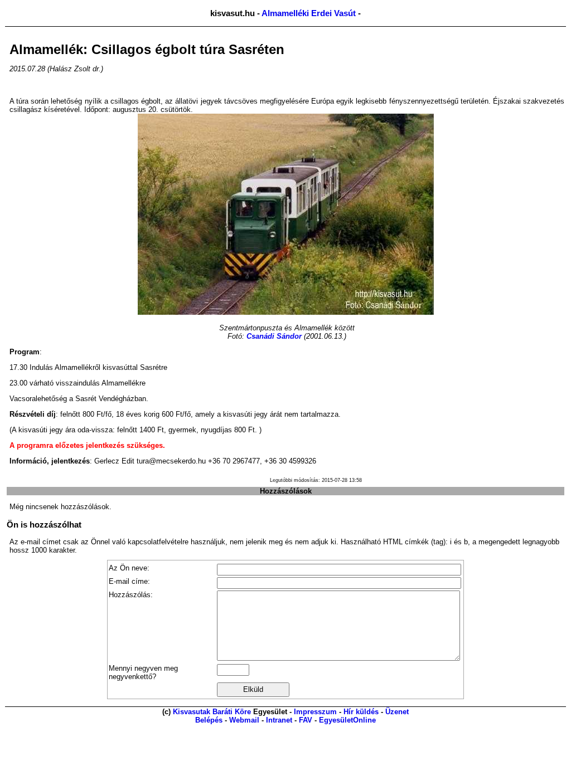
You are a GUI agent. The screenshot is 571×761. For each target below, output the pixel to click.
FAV (305, 720)
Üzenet (397, 712)
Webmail (244, 720)
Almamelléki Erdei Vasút (309, 13)
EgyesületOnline (347, 720)
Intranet (279, 720)
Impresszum (315, 712)
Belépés (208, 720)
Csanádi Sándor (274, 336)
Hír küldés (361, 712)
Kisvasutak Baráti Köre (212, 712)
